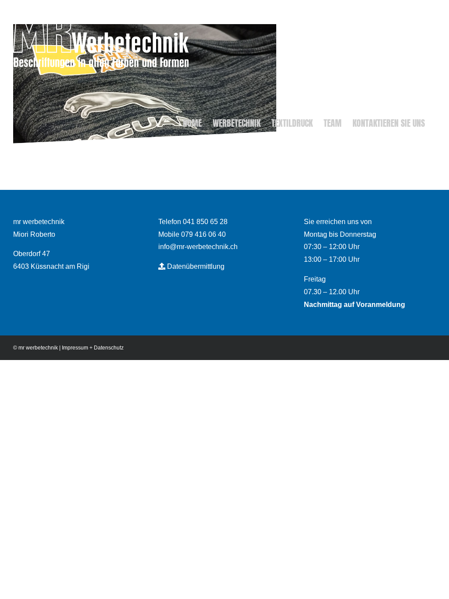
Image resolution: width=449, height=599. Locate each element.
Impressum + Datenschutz (93, 348)
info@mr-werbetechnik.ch (198, 246)
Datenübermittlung (194, 266)
